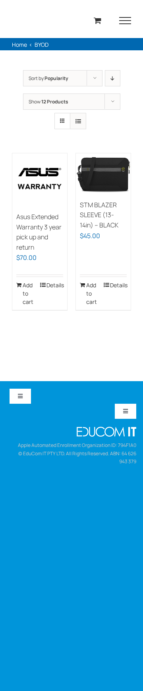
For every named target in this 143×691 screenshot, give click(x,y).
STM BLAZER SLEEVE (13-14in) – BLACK (99, 214)
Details (54, 285)
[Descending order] (112, 78)
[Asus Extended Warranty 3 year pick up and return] (39, 180)
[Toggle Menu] (125, 20)
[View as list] (78, 121)
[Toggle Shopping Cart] (97, 20)
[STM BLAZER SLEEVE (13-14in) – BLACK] (103, 174)
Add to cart (28, 293)
